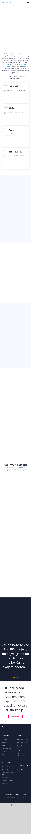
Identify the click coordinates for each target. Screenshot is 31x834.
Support (17, 794)
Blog (3, 754)
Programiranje (20, 753)
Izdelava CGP (5, 783)
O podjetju (4, 739)
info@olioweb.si (23, 765)
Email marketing (6, 777)
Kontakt (4, 745)
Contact (24, 794)
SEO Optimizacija (6, 767)
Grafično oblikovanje (21, 756)
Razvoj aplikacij (20, 750)
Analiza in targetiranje (7, 780)
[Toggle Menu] (27, 3)
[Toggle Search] (23, 3)
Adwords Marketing (7, 769)
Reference (4, 742)
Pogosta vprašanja (6, 748)
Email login (9, 794)
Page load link (16, 804)
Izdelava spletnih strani (22, 739)
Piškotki (4, 751)
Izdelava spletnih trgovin (22, 742)
